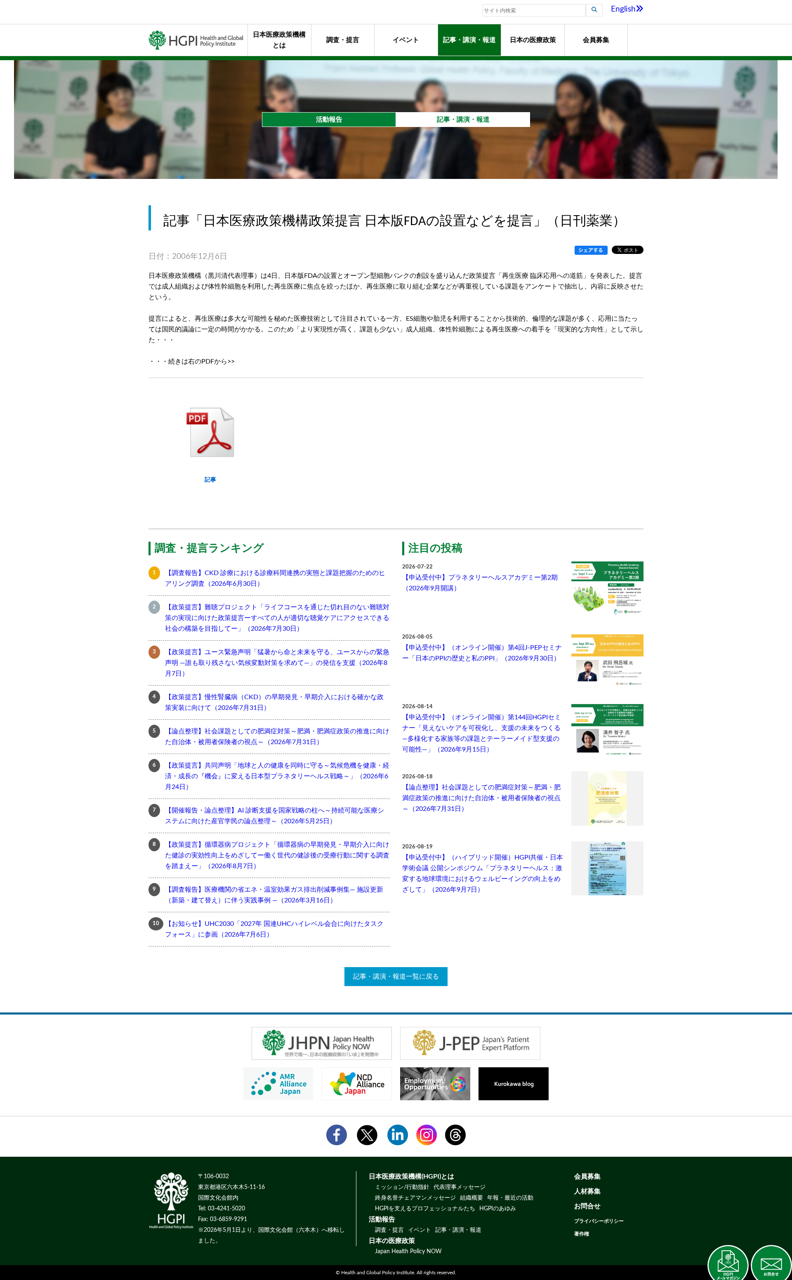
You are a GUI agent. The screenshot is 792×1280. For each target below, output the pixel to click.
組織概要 (471, 1198)
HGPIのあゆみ (497, 1209)
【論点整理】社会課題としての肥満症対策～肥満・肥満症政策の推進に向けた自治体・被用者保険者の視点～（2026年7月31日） (277, 736)
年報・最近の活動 (510, 1198)
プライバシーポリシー (599, 1221)
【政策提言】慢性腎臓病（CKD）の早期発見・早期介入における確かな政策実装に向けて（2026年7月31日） (274, 702)
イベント (406, 40)
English (623, 9)
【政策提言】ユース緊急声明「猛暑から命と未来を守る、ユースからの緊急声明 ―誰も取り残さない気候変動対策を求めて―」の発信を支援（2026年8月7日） (277, 663)
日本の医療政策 (533, 40)
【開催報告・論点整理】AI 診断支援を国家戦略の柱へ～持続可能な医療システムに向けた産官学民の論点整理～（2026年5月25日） (274, 815)
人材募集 (587, 1191)
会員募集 (596, 40)
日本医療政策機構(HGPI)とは (411, 1176)
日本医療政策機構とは (279, 40)
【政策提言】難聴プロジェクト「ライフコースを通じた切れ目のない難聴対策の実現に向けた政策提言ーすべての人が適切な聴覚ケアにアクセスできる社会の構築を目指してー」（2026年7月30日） (277, 618)
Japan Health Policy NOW (408, 1251)
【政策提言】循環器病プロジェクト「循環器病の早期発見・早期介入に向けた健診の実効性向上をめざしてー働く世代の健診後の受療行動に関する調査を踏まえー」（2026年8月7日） (277, 855)
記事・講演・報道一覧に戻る (396, 976)
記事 (210, 480)
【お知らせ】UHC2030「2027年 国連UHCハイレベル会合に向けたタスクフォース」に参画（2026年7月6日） (274, 929)
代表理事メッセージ (460, 1187)
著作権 (581, 1233)
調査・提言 (342, 40)
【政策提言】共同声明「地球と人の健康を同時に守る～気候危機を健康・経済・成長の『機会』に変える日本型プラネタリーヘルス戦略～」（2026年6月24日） (277, 776)
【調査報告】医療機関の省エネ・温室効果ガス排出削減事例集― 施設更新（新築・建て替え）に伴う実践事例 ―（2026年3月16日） (274, 895)
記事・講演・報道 (469, 40)
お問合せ (587, 1206)
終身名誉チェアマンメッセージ (415, 1198)
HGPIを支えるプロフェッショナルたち (425, 1209)
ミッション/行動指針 (402, 1187)
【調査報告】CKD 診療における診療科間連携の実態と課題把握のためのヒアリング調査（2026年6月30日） (275, 578)
